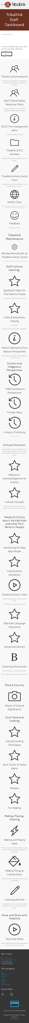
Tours (2, 978)
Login (5, 54)
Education (3, 974)
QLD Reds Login (5, 984)
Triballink (3, 976)
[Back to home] (14, 4)
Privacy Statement (14, 1019)
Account (3, 982)
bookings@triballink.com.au (10, 960)
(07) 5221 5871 (7, 958)
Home (2, 972)
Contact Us (4, 980)
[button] (2, 4)
